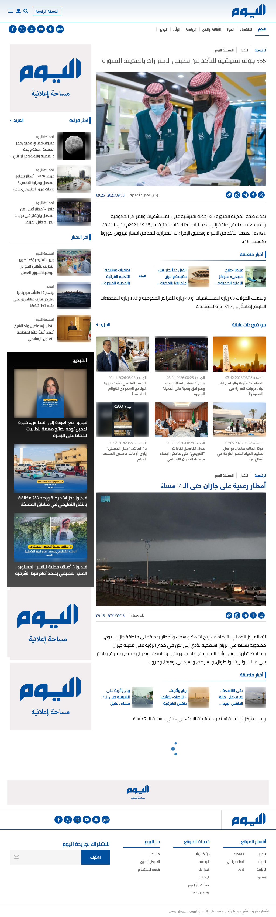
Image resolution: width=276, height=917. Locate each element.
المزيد (104, 324)
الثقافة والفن (211, 29)
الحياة (230, 29)
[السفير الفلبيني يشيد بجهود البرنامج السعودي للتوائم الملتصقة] (122, 354)
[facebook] (13, 29)
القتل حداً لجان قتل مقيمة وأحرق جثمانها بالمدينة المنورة (172, 276)
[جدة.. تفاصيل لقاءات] (181, 419)
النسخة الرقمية (47, 11)
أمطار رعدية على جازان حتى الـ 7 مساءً (213, 485)
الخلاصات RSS (201, 893)
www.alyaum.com (182, 911)
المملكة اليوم (224, 50)
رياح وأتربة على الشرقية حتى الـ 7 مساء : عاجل (116, 697)
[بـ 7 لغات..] (122, 419)
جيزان (133, 615)
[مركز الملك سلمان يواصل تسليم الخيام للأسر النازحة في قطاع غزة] (239, 419)
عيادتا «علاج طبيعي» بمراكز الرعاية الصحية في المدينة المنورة (228, 276)
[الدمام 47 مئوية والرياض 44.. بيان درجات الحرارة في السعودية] (239, 354)
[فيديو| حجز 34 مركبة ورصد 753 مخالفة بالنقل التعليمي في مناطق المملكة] (50, 468)
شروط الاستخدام (149, 869)
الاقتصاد (246, 29)
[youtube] (41, 29)
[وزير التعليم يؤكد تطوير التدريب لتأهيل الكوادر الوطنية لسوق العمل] (74, 262)
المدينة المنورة (140, 195)
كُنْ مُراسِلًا (203, 854)
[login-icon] (18, 11)
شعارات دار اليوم (199, 885)
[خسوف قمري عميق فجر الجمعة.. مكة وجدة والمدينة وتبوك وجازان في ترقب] (74, 146)
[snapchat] (50, 29)
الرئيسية (260, 50)
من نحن (155, 854)
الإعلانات (204, 877)
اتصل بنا (204, 869)
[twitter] (22, 29)
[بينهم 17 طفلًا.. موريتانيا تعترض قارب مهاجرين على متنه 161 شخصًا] (74, 295)
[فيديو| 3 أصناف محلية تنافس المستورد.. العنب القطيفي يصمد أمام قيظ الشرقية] (50, 537)
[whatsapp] (237, 194)
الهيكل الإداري (150, 861)
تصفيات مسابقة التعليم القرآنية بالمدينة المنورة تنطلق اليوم (117, 276)
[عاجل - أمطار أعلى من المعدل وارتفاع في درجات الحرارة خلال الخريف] (74, 212)
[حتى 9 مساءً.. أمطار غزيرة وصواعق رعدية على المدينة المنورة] (181, 354)
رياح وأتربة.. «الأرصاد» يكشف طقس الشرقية (174, 697)
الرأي (176, 29)
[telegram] (245, 194)
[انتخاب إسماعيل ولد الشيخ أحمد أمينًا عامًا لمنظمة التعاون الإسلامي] (74, 329)
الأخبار (262, 29)
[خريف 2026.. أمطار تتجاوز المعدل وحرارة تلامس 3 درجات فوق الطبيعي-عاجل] (74, 179)
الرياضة (191, 29)
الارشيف (204, 861)
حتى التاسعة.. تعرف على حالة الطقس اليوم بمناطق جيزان (231, 697)
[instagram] (31, 29)
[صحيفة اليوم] (249, 11)
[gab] (60, 29)
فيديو (163, 29)
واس (155, 195)
